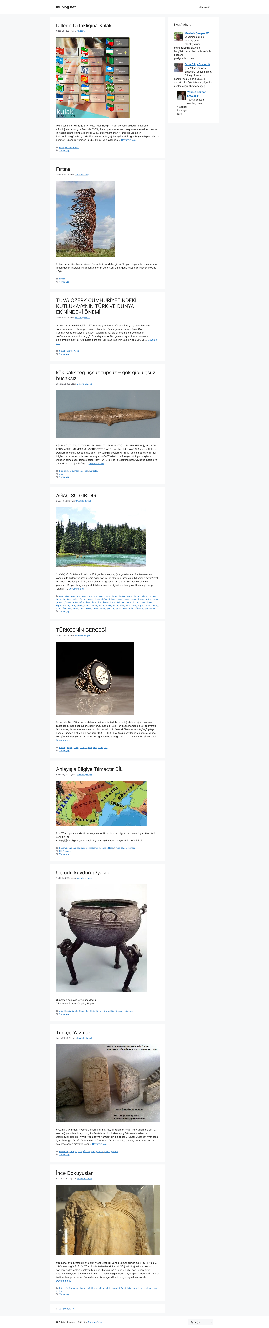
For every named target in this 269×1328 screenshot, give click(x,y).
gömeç (59, 602)
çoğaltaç (82, 599)
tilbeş (110, 848)
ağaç (61, 596)
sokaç (116, 605)
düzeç (149, 599)
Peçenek (103, 848)
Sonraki (68, 1308)
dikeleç (97, 599)
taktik (108, 1288)
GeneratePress (94, 1322)
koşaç (150, 602)
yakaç (88, 608)
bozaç (59, 599)
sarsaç (95, 605)
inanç (76, 747)
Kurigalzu (93, 471)
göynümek (72, 1011)
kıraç (144, 602)
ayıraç (102, 596)
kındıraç (137, 602)
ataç (96, 596)
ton (155, 1288)
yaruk (107, 1151)
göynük (62, 1011)
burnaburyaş (78, 471)
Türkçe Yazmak (73, 1032)
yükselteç (139, 608)
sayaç (102, 605)
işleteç (106, 602)
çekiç (74, 599)
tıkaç (128, 605)
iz (76, 1151)
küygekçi (119, 1011)
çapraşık (81, 848)
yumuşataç (150, 608)
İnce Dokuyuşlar (74, 1173)
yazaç (119, 608)
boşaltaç (153, 596)
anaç (79, 596)
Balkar (62, 747)
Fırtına (63, 169)
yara (93, 1151)
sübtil (90, 1288)
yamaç (103, 608)
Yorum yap (64, 150)
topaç (141, 605)
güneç (82, 602)
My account (204, 7)
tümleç (155, 605)
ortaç (73, 605)
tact (95, 1288)
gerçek (69, 747)
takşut (101, 1288)
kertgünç (92, 747)
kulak (61, 147)
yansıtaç (111, 608)
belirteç (144, 596)
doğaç (104, 599)
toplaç (148, 605)
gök (86, 471)
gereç (155, 599)
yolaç (131, 608)
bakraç (130, 596)
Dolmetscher (92, 848)
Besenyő (63, 848)
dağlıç (90, 599)
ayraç (108, 596)
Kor (87, 1011)
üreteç (75, 608)
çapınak (72, 848)
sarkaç (87, 605)
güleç (75, 602)
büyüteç (67, 599)
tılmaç (124, 848)
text (142, 1288)
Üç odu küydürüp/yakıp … (85, 872)
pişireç (80, 605)
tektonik (136, 1288)
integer (83, 1288)
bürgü (67, 1288)
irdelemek (63, 1151)
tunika (59, 1291)
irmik (71, 1151)
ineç (100, 602)
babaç (115, 596)
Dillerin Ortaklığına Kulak (84, 25)
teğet (121, 1288)
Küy (112, 1011)
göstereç (68, 602)
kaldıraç (120, 602)
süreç (122, 605)
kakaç (113, 602)
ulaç (69, 608)
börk (61, 1288)
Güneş (81, 1011)
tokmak (149, 1288)
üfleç (64, 608)
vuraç (82, 608)
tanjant (115, 1288)
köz (107, 1011)
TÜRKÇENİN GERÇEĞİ (81, 630)
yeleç (125, 608)
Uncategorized (72, 147)
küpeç (59, 605)
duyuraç (141, 599)
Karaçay (83, 747)
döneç (120, 599)
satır (80, 1151)
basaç (137, 596)
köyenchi (100, 1011)
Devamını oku (128, 140)
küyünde (129, 1011)
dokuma (75, 1288)
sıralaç (109, 605)
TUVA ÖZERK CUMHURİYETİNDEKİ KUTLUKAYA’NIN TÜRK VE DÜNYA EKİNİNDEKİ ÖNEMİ (96, 306)
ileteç (88, 602)
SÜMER (86, 1151)
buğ (61, 471)
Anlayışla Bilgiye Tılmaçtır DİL (89, 769)
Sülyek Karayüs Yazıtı (69, 351)
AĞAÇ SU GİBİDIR (76, 495)
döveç (127, 599)
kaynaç (129, 602)
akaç (67, 596)
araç (84, 596)
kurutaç (66, 605)
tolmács (131, 848)
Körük (92, 1011)
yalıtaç (95, 608)
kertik (100, 747)
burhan (67, 471)
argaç (90, 596)
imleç (94, 602)
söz (105, 747)
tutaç (58, 608)
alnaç (73, 596)
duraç (133, 599)
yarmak (99, 1151)
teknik (128, 1288)
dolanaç (112, 599)
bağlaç (122, 596)
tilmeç (117, 848)
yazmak (114, 1151)
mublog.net (66, 7)
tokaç (134, 605)
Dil (60, 851)
